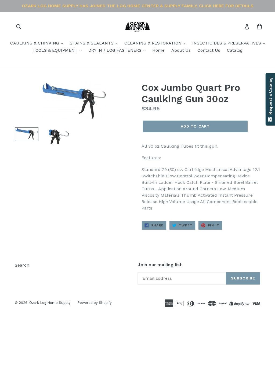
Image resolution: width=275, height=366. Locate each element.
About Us (181, 50)
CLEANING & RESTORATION (153, 43)
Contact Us (208, 50)
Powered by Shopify (94, 303)
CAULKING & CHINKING (35, 43)
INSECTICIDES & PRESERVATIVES (227, 43)
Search (22, 265)
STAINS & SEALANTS (92, 43)
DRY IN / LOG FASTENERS (115, 50)
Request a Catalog (270, 97)
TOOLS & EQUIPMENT (55, 50)
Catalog (235, 50)
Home (158, 50)
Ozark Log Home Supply (50, 303)
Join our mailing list (160, 264)
